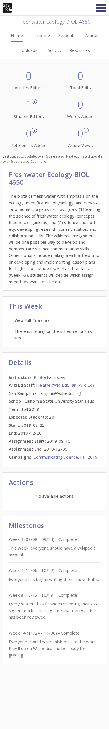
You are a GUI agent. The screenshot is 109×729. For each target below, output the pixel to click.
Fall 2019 (89, 457)
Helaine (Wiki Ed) (52, 385)
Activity (54, 50)
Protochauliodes (49, 377)
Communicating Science (56, 457)
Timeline (42, 35)
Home (17, 35)
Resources (79, 50)
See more (38, 161)
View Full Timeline (32, 320)
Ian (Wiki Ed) (82, 385)
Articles (92, 35)
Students (67, 35)
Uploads (29, 50)
